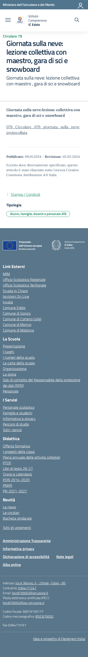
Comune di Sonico (17, 313)
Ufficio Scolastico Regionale (24, 279)
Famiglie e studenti (17, 413)
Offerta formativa (16, 446)
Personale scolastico (18, 407)
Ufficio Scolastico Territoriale (24, 285)
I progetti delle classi (19, 451)
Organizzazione (15, 368)
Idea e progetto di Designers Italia (59, 639)
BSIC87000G (44, 616)
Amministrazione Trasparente (27, 541)
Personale (10, 391)
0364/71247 (27, 587)
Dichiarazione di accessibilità (26, 556)
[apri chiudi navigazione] (8, 20)
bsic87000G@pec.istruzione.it (23, 602)
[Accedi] (80, 5)
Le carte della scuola (19, 363)
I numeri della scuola (19, 357)
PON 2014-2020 (16, 480)
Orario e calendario (17, 474)
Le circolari (11, 512)
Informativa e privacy (19, 418)
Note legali (64, 556)
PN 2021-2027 (15, 491)
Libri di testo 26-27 (18, 468)
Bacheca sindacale (17, 518)
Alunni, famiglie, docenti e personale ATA (38, 213)
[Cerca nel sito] (76, 20)
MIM (6, 274)
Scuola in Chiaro (15, 291)
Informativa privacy (18, 548)
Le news (9, 507)
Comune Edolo (14, 307)
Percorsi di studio (16, 424)
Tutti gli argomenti (17, 527)
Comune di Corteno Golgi (22, 319)
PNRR (7, 485)
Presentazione (14, 346)
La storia (9, 374)
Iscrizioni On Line (16, 296)
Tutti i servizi (12, 430)
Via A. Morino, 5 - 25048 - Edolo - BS (40, 583)
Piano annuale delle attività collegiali (31, 457)
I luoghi (8, 352)
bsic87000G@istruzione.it (30, 592)
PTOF (7, 463)
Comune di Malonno (18, 330)
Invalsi (8, 302)
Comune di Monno (17, 324)
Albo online (12, 564)
